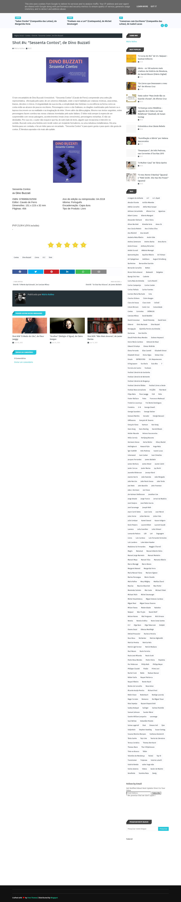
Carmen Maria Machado (136, 294)
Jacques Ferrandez (134, 460)
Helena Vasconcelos (149, 433)
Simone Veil (153, 725)
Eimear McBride (149, 346)
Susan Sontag (160, 730)
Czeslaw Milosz (133, 316)
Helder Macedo (133, 433)
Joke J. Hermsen (133, 490)
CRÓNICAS (150, 311)
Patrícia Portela (133, 642)
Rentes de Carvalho (135, 686)
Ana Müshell (132, 233)
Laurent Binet (146, 525)
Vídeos (144, 769)
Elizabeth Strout (133, 355)
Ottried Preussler (134, 634)
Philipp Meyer (158, 664)
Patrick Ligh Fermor (135, 647)
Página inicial (19, 36)
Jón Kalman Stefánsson (136, 494)
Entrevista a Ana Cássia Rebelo (151, 126)
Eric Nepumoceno (155, 359)
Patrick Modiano (151, 647)
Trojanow (143, 760)
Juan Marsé (160, 512)
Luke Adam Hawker (148, 542)
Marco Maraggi (133, 564)
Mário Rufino (20, 48)
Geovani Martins (134, 416)
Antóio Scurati (133, 250)
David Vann (162, 320)
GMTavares (132, 420)
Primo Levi (155, 669)
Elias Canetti (146, 351)
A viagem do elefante (135, 198)
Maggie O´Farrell (155, 547)
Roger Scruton (133, 699)
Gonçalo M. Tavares (146, 420)
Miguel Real (132, 603)
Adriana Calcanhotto (135, 211)
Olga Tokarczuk (150, 625)
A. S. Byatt (156, 198)
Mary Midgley (145, 581)
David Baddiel (147, 316)
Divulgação (132, 329)
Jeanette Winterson (135, 473)
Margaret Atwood (134, 568)
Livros (37, 257)
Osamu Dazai (132, 629)
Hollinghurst (132, 446)
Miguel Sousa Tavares (148, 603)
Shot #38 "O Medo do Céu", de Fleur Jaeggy (28, 337)
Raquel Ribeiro (133, 682)
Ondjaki (162, 625)
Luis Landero (132, 542)
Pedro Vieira (150, 660)
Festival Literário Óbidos (136, 385)
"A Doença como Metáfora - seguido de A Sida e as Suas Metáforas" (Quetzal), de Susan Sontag (151, 112)
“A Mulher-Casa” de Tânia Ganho (152, 163)
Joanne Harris (133, 477)
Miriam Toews (133, 608)
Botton (147, 268)
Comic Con (146, 307)
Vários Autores (133, 769)
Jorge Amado (132, 499)
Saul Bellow (132, 721)
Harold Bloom (157, 429)
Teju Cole (143, 738)
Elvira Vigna (147, 355)
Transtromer (132, 760)
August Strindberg (159, 259)
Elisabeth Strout (160, 351)
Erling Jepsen (132, 364)
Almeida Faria (147, 224)
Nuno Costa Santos (158, 621)
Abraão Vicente (133, 202)
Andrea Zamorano (134, 242)
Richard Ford (152, 690)
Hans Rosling (143, 429)
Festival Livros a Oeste (157, 385)
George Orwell (149, 407)
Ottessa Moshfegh (147, 629)
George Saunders (134, 412)
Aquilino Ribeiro (148, 255)
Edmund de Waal (153, 342)
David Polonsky (148, 320)
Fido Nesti (162, 390)
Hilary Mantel (161, 442)
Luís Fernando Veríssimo (158, 538)
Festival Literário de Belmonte (139, 377)
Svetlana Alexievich (157, 734)
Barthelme (131, 263)
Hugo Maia (157, 446)
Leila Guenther (142, 529)
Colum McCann (133, 307)
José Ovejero (132, 503)
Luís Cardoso (140, 538)
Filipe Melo (132, 394)
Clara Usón (146, 303)
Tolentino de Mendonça (136, 756)
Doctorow (131, 333)
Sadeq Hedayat (133, 708)
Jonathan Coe (153, 494)
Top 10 (159, 756)
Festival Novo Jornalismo (137, 390)
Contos (27, 36)
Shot (50, 257)
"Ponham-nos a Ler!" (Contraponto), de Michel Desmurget (89, 22)
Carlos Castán (150, 285)
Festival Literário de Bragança (139, 381)
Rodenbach (144, 695)
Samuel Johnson (134, 712)
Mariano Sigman (151, 573)
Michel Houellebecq (135, 599)
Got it (154, 6)
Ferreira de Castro (134, 368)
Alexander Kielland (135, 220)
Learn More (142, 6)
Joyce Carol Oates (134, 512)
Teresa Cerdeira (133, 743)
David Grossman (134, 320)
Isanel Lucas (158, 451)
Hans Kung (131, 429)
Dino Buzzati (23, 193)
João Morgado (160, 477)
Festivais (148, 368)
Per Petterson (133, 664)
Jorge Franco (145, 499)
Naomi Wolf (153, 612)
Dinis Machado (142, 324)
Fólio (160, 394)
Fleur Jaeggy (143, 394)
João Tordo (161, 481)
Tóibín (145, 751)
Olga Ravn (137, 625)
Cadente (146, 277)
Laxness (131, 529)
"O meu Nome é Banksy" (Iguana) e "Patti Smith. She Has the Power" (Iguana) (153, 178)
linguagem (160, 534)
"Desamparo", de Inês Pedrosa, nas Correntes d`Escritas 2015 (152, 152)
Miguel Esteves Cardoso (154, 599)
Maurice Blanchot (143, 586)
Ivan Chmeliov (156, 455)
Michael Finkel (160, 590)
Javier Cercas (132, 468)
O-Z (44, 257)
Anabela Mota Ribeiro (135, 237)
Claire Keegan (148, 298)
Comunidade (157, 307)
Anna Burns (162, 242)
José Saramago (133, 507)
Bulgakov (159, 272)
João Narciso (132, 481)
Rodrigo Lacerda (158, 695)
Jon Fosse (146, 490)
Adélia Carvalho (133, 207)
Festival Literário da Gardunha (139, 372)
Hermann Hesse (133, 442)
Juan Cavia (148, 512)
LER (145, 534)
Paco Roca (131, 638)
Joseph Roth (146, 507)
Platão (145, 669)
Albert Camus (133, 216)
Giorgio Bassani (158, 416)
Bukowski (149, 272)
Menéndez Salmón (134, 590)
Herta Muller (147, 442)
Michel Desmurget (147, 595)
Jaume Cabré (159, 464)
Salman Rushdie (158, 708)
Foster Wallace (133, 399)
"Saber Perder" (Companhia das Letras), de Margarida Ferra (36, 22)
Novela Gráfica (141, 621)
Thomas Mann (133, 747)
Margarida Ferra (150, 568)
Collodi (156, 303)
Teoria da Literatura (158, 738)
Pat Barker (142, 638)
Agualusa (161, 211)
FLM (153, 394)
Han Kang (154, 425)
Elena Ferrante (133, 351)
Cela (150, 294)
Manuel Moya (132, 560)
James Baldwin (150, 460)
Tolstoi (150, 756)
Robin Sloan (132, 695)
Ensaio (130, 359)
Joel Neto (131, 486)
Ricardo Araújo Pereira (136, 690)
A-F (148, 198)
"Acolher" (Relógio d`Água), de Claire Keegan (66, 337)
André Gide (151, 237)
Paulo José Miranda (135, 656)
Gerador (146, 416)
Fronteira (131, 407)
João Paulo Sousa (147, 481)
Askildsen (145, 259)
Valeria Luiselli (156, 760)
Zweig (154, 773)
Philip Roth (145, 664)
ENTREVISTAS (140, 359)
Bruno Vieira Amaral (135, 272)
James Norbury (133, 464)
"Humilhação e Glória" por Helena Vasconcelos (153, 139)
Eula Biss (154, 364)
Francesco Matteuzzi (157, 399)
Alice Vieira (149, 220)
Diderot (130, 324)
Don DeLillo (142, 333)
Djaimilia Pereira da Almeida (149, 329)
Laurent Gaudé (159, 525)
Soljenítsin (131, 730)
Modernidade (146, 608)
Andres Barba (149, 242)
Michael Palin (132, 595)
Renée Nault (146, 682)
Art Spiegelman (133, 259)
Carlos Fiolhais (133, 290)
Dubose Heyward (157, 338)
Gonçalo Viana (133, 425)
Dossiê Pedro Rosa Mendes (137, 338)
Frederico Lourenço (135, 403)
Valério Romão (133, 764)
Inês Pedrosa (145, 451)
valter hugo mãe (148, 764)
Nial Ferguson (147, 616)
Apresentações (133, 255)
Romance (145, 699)
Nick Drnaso (159, 616)
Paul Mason (132, 651)
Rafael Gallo (132, 677)
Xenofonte (131, 773)
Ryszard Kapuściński (148, 703)
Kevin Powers (133, 525)
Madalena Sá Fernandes (136, 547)
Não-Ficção (141, 612)
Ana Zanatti (144, 233)
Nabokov (157, 608)
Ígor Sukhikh (132, 451)
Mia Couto (148, 590)
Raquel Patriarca (146, 677)
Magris (130, 551)
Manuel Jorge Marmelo (136, 555)
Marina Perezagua (134, 577)
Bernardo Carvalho (135, 268)
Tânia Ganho (132, 738)
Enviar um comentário (23, 362)
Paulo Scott (149, 656)
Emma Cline (159, 355)
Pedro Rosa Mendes (135, 660)
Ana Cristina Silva (151, 229)
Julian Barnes (145, 516)
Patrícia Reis (147, 642)
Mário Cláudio (149, 577)
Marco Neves (146, 564)
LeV (151, 534)
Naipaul (130, 612)
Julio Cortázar (133, 521)
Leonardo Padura (134, 534)
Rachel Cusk (132, 673)
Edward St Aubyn (134, 346)
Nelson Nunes (133, 616)
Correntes (140, 311)
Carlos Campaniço (134, 285)
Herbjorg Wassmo (147, 438)
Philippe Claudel (134, 669)
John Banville (143, 486)
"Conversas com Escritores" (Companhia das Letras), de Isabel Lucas (140, 22)
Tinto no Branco (133, 751)
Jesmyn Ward (150, 473)
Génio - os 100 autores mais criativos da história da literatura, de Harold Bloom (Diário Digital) (152, 71)
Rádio (142, 673)
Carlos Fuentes (147, 290)
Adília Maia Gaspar (150, 207)
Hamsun (145, 425)
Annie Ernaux (132, 246)
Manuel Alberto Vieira (154, 551)
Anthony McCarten (147, 246)
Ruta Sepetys (132, 703)
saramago (153, 717)
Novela (130, 621)
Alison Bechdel (133, 224)
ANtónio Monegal (148, 250)
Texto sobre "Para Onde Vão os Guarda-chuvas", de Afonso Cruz (152, 97)
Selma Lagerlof (133, 725)
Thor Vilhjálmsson (147, 747)
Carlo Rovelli (152, 281)
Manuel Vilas (145, 560)
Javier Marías (146, 468)
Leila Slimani (156, 529)
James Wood (146, 464)
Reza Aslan (150, 686)
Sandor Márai (148, 712)
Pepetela (161, 660)
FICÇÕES (152, 390)
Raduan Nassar (153, 673)
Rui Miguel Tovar (158, 699)
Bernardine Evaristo (146, 263)
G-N (139, 407)
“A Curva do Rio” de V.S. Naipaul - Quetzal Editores (153, 57)
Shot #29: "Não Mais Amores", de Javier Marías (104, 337)
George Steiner (149, 412)
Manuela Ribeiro (160, 560)
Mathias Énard (159, 581)
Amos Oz (159, 224)
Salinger (145, 708)
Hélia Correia (132, 438)
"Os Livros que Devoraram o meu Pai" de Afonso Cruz (152, 85)
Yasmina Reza (144, 773)
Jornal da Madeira (160, 499)
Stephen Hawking (145, 730)
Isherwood (132, 455)
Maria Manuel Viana (135, 573)
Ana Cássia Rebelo (134, 229)
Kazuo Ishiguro (160, 521)
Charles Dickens (134, 298)
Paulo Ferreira (145, 651)
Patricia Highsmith (156, 638)
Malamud (139, 551)
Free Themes (32, 898)
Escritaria (144, 364)
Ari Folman (161, 255)
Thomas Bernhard (149, 743)
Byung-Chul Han (133, 277)
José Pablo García (147, 503)
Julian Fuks (157, 516)
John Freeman (156, 486)
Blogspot (54, 898)
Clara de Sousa (133, 303)
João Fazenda (146, 477)
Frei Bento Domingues (154, 403)
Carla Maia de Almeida (136, 281)
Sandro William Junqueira (137, 717)
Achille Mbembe (148, 202)
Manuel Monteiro (154, 555)
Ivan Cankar (143, 455)
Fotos (144, 399)
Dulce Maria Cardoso (135, 342)
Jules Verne (132, 516)
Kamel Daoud (146, 521)
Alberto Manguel (147, 216)
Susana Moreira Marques (137, 734)
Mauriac (131, 586)
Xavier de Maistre (157, 769)
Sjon (163, 725)
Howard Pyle (145, 446)
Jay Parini (157, 468)
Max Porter (157, 586)
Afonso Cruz (150, 211)
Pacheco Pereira (150, 634)
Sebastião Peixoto (146, 721)
